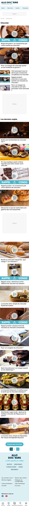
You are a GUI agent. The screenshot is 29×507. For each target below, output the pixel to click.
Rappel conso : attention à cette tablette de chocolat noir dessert (12, 282)
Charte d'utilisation (7, 483)
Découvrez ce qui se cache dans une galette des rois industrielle (14, 209)
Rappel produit (18, 464)
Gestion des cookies (21, 478)
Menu (26, 505)
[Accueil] (15, 457)
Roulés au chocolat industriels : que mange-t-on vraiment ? (13, 260)
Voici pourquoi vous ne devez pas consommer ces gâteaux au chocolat (20, 73)
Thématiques (9, 18)
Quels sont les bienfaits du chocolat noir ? (13, 141)
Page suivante (17, 449)
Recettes (9, 464)
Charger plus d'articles (14, 444)
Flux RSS (4, 485)
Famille (17, 8)
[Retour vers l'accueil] (14, 3)
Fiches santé (14, 505)
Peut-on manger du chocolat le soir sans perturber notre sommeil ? (20, 87)
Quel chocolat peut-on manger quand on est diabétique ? (14, 369)
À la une (3, 505)
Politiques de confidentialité (19, 480)
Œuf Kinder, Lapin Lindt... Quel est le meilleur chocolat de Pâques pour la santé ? (13, 414)
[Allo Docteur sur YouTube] (6, 496)
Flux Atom (17, 485)
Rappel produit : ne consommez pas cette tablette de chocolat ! (13, 186)
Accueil (2, 18)
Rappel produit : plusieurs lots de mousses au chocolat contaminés (12, 327)
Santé (2, 8)
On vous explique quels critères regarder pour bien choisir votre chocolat (12, 164)
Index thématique (20, 483)
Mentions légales (6, 480)
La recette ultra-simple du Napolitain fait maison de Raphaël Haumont (14, 437)
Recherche (20, 505)
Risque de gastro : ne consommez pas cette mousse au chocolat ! (14, 44)
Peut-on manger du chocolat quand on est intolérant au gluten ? (13, 66)
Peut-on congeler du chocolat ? (12, 348)
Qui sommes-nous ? (7, 478)
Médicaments (14, 469)
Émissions (25, 8)
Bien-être (10, 8)
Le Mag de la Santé (11, 467)
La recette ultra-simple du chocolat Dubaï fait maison (13, 305)
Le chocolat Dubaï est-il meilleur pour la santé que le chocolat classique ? (14, 391)
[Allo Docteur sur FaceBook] (3, 496)
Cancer (20, 467)
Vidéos (8, 505)
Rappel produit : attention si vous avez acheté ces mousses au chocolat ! (19, 80)
